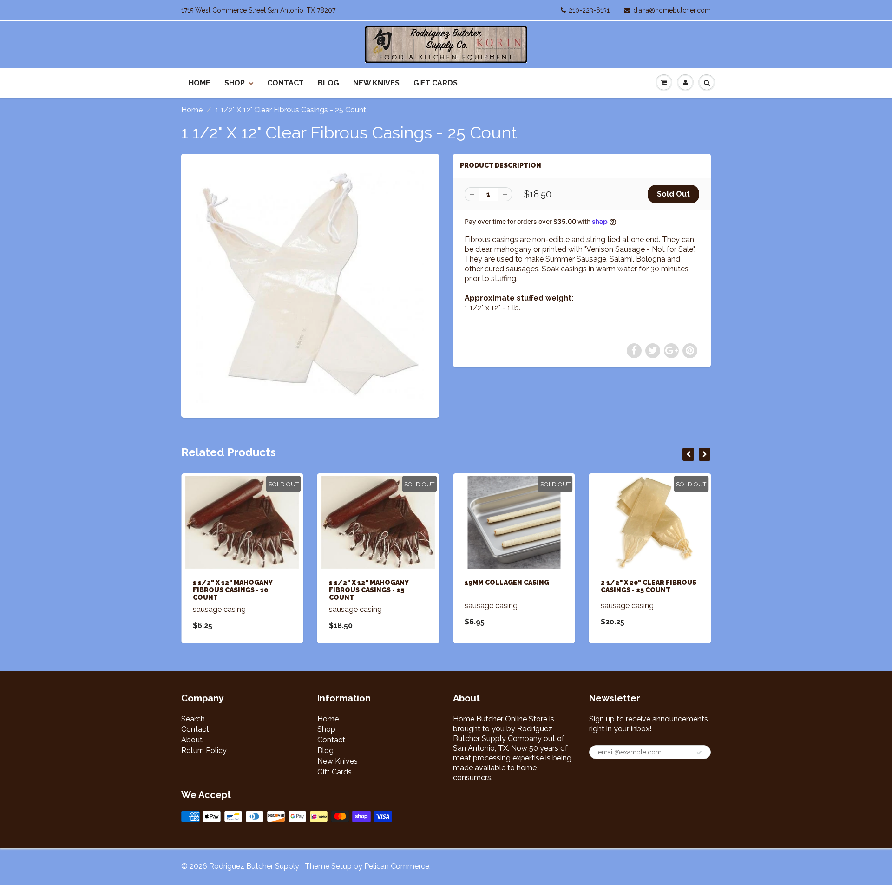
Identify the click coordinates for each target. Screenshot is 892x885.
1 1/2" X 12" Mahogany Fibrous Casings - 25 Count (368, 590)
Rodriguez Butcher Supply (254, 866)
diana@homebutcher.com (672, 10)
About (192, 739)
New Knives (376, 83)
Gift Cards (435, 83)
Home (199, 83)
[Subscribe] (699, 752)
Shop (234, 83)
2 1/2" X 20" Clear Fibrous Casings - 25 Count (648, 586)
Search (193, 719)
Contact (285, 83)
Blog (328, 83)
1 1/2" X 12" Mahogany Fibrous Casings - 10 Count (232, 590)
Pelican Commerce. (397, 866)
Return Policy (204, 750)
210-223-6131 (589, 10)
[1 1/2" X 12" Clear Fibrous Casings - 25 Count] (310, 284)
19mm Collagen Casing (507, 582)
